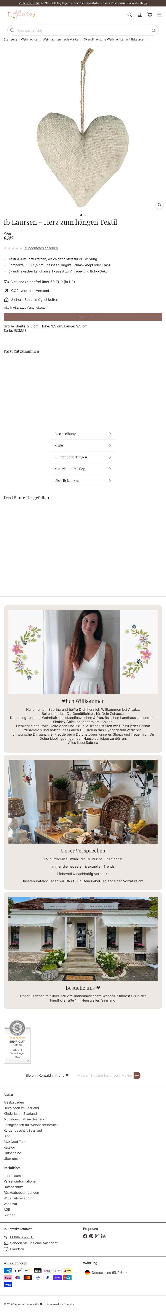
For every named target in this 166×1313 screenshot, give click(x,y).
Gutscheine (12, 1153)
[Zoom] (160, 205)
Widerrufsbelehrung (19, 1198)
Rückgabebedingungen (21, 1193)
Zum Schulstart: (29, 3)
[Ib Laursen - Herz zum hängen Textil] (83, 372)
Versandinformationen (21, 1181)
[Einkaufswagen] (150, 14)
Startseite (10, 39)
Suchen (9, 1215)
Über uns (11, 1159)
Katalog (9, 1147)
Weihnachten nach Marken (61, 39)
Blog (7, 1136)
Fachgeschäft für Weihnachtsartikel (31, 1125)
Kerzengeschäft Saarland (23, 1130)
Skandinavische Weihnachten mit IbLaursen (114, 39)
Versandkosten (37, 307)
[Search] (12, 30)
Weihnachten (30, 39)
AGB (7, 1209)
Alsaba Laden (14, 1102)
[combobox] (83, 30)
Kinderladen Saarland (20, 1114)
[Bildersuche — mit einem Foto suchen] (154, 30)
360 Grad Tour (15, 1142)
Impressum (12, 1176)
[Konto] (140, 15)
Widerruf (10, 1204)
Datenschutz (13, 1187)
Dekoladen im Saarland (21, 1108)
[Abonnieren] (137, 1075)
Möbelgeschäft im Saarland (24, 1119)
